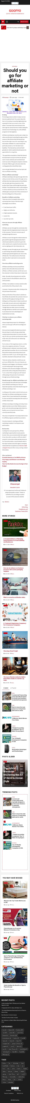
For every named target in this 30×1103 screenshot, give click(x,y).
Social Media (5, 1066)
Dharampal (6, 97)
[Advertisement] (15, 45)
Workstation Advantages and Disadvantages (19, 750)
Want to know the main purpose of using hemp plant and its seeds (18, 708)
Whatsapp (4, 1076)
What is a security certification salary (14, 597)
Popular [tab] (14, 688)
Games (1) (4, 1041)
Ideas (5, 550)
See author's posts (15, 487)
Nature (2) (19, 1046)
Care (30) (4, 1032)
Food (3, 1068)
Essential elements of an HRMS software (14, 457)
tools (8, 1068)
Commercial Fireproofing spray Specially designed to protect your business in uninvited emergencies (18, 803)
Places (9, 1079)
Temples (25, 1068)
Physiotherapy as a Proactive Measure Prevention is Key (12, 929)
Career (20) (11, 1032)
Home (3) (12, 1041)
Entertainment (15, 716)
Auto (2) (4, 1030)
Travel (5, 633)
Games (4, 1071)
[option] (15, 774)
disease (16, 1071)
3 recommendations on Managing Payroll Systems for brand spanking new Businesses (13, 540)
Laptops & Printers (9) (17, 1043)
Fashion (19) (16, 1038)
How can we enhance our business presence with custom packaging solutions (13, 569)
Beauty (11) (11, 1030)
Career (5, 521)
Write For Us (20, 1093)
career (13, 1068)
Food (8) (23, 1038)
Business (7, 501)
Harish (12, 627)
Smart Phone (12, 1074)
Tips (9, 1063)
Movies (4, 1063)
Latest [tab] (6, 688)
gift (18, 1074)
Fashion (20, 1079)
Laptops (4, 1074)
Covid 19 (23, 1074)
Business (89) (19, 1030)
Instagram (14, 66)
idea (18, 1066)
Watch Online (24, 21)
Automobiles (13, 1076)
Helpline (22, 1071)
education (10, 1082)
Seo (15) (4, 1049)
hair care (10, 1071)
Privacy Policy (17, 1090)
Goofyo (15, 11)
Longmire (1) (5, 1046)
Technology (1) (6, 1051)
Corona (4, 1082)
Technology (15, 1063)
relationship (21, 1076)
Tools (13, 747)
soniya (12, 682)
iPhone (4, 1079)
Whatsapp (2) (5, 1054)
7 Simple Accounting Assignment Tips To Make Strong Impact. (18, 729)
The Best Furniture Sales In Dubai (10, 1017)
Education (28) (13, 1035)
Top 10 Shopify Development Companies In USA (19, 740)
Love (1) (12, 1046)
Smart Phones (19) (13, 1049)
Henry (12, 544)
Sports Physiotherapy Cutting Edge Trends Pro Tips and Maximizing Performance (14, 957)
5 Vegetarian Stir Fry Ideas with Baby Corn (12, 1007)
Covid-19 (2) (20, 1032)
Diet (15, 1079)
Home (5, 883)
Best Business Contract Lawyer (9, 1015)
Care (13, 705)
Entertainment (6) (6, 1038)
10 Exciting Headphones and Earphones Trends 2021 (21, 508)
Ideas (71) (18, 1041)
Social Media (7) (23, 1049)
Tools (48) (14, 1051)
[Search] (18, 21)
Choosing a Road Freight (10, 651)
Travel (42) (21, 1051)
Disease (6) (5, 1035)
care (23, 1066)
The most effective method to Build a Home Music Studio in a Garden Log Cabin (14, 678)
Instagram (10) (5, 1043)
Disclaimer (8, 1090)
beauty (19, 1068)
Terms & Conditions (9, 1093)
